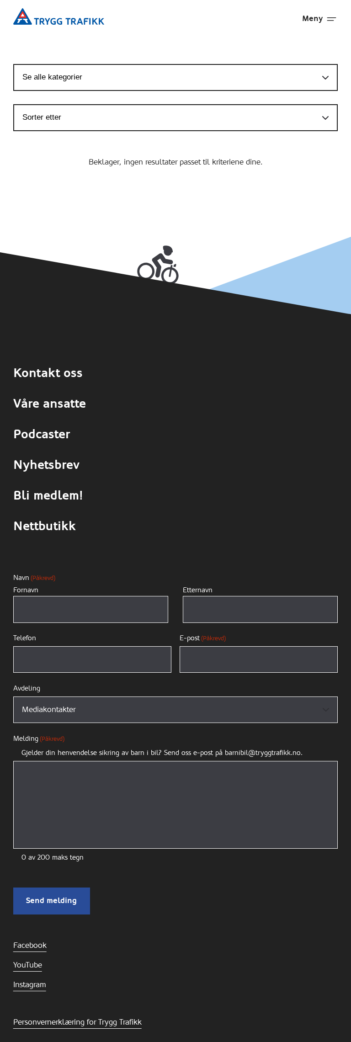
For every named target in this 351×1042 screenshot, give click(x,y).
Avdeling (26, 688)
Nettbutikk (44, 526)
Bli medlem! (48, 495)
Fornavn (25, 590)
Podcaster (41, 434)
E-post (203, 638)
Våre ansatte (49, 403)
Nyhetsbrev (46, 464)
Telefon (24, 638)
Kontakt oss (48, 373)
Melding (38, 738)
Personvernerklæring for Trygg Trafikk (77, 1021)
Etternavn (198, 590)
